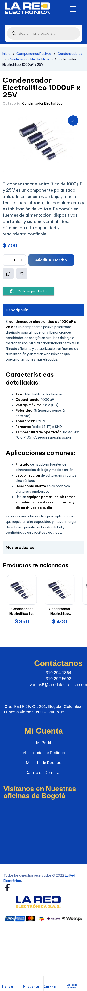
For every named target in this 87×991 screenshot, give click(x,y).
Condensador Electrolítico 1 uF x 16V (22, 613)
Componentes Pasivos (34, 54)
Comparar (8, 273)
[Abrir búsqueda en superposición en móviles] (43, 33)
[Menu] (73, 9)
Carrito (50, 986)
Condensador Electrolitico (28, 59)
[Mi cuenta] (25, 981)
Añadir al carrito (51, 260)
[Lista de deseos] (68, 980)
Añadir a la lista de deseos (21, 273)
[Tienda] (3, 981)
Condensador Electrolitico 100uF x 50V (59, 613)
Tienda (7, 986)
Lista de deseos (72, 986)
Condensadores (70, 54)
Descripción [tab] (17, 310)
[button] (73, 120)
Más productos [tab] (20, 547)
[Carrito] (46, 981)
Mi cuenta (31, 986)
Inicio (6, 54)
